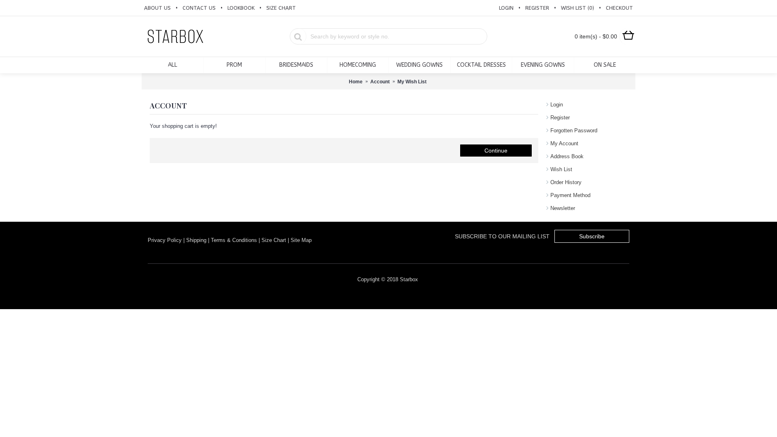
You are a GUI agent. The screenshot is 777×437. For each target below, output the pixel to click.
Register (560, 118)
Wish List (561, 169)
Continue (495, 150)
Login (556, 105)
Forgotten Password (573, 130)
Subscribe (592, 236)
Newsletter (562, 208)
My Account (564, 143)
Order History (566, 182)
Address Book (567, 156)
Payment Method (570, 195)
